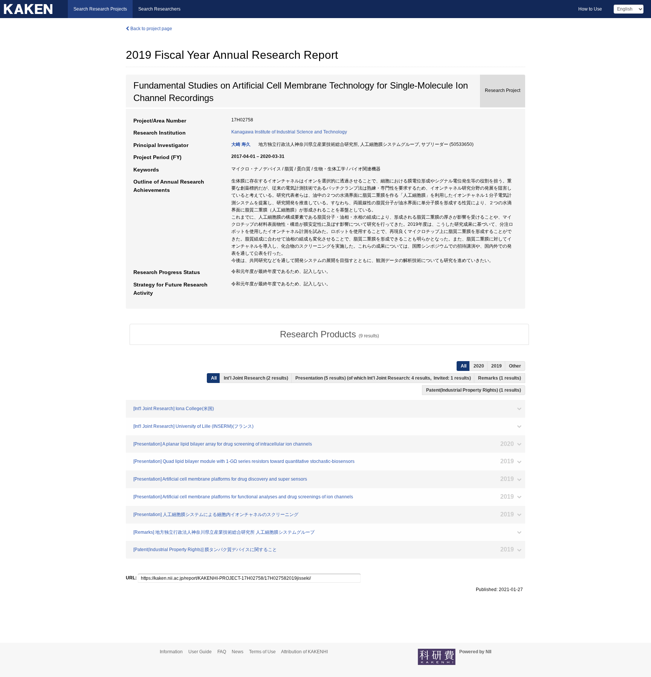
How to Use (590, 9)
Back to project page (150, 28)
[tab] (329, 334)
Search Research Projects (100, 9)
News (237, 651)
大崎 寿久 (241, 144)
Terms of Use (262, 651)
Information (171, 651)
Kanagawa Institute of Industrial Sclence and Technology (289, 132)
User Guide (200, 651)
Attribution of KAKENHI (304, 651)
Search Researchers (159, 9)
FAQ (221, 651)
